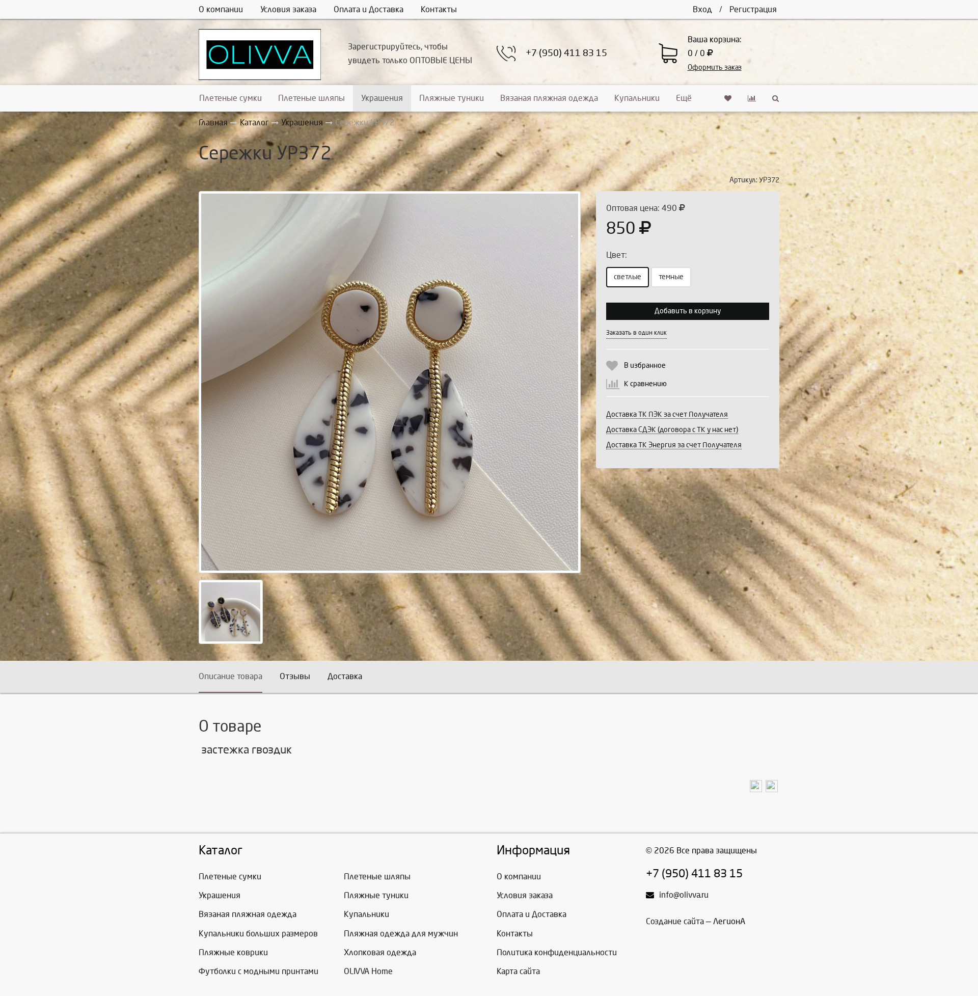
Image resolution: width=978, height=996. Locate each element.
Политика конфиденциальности (557, 952)
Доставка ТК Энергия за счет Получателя (674, 445)
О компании (221, 9)
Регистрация (753, 9)
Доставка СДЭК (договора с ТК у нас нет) (672, 430)
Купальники (637, 98)
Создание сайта (675, 921)
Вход (702, 9)
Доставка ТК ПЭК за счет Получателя (667, 414)
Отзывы (295, 676)
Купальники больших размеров (258, 933)
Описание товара (230, 676)
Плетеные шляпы (311, 98)
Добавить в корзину (688, 311)
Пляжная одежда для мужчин (401, 933)
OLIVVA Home (368, 971)
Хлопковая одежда (380, 952)
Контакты (439, 9)
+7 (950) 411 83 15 (566, 53)
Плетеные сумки (230, 98)
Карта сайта (518, 971)
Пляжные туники (451, 98)
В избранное (645, 365)
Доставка (345, 676)
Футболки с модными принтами (258, 971)
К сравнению (645, 384)
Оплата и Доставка (368, 9)
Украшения (382, 98)
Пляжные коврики (233, 952)
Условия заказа (288, 9)
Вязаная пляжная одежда (549, 98)
